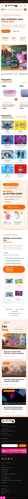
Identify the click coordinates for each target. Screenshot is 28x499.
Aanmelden (22, 445)
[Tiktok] (11, 459)
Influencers (3, 493)
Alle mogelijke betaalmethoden (8, 474)
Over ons (3, 465)
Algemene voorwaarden (6, 467)
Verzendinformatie (5, 478)
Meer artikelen (19, 329)
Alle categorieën (21, 116)
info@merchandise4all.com (9, 431)
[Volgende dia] (25, 97)
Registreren (4, 488)
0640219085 (6, 429)
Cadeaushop (4, 482)
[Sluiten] (27, 2)
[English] (6, 9)
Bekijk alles (24, 82)
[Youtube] (8, 459)
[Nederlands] (2, 9)
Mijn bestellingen (5, 490)
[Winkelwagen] (25, 5)
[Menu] (2, 5)
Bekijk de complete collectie (9, 269)
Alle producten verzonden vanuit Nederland (11, 480)
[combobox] (17, 9)
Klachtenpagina (5, 469)
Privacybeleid (4, 472)
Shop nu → (6, 31)
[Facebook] (2, 459)
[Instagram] (5, 459)
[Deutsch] (4, 9)
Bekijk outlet (16, 31)
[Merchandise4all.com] (12, 5)
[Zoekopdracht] (25, 9)
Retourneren (4, 476)
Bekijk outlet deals (14, 207)
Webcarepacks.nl (23, 497)
